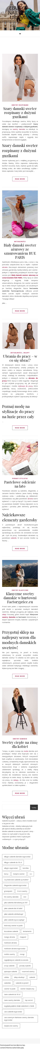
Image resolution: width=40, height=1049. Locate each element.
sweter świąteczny (27, 989)
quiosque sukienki (10, 971)
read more (20, 179)
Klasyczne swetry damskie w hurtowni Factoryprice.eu (20, 597)
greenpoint (8, 891)
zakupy (15, 780)
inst (25, 897)
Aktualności (20, 241)
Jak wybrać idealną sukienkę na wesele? (16, 829)
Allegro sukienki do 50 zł (13, 862)
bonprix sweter (19, 874)
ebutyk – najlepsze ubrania (20, 12)
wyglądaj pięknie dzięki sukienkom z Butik (19, 1006)
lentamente (27, 931)
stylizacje (21, 386)
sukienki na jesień (22, 983)
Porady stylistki (20, 478)
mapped (23, 937)
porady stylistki (25, 966)
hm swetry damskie (11, 897)
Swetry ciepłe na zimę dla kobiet (20, 744)
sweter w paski (9, 989)
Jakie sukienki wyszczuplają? (14, 920)
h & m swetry (22, 891)
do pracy (29, 386)
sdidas (6, 977)
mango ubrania (9, 937)
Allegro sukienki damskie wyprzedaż (17, 857)
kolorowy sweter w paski (13, 925)
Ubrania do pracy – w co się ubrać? (20, 358)
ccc (31, 874)
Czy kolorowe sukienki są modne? (16, 880)
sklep (4, 614)
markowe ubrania (10, 943)
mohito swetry (9, 954)
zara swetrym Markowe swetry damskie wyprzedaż (19, 1018)
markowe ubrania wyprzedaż (14, 948)
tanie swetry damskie (12, 1000)
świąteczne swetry (11, 1026)
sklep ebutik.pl (19, 977)
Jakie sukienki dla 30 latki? (13, 908)
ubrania (4, 267)
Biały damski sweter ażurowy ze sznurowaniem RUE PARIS (20, 251)
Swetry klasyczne (20, 590)
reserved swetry (28, 971)
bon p (6, 874)
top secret (29, 1000)
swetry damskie (19, 129)
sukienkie (7, 983)
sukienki (13, 538)
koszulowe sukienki (11, 931)
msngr (22, 954)
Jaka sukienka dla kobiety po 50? (16, 902)
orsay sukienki (9, 966)
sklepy (26, 353)
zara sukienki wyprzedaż (13, 1012)
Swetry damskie (20, 739)
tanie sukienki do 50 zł (12, 994)
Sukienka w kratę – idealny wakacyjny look (17, 826)
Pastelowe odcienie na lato (20, 484)
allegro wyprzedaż (11, 868)
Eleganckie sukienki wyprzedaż (15, 885)
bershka (26, 868)
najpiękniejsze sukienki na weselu (16, 960)
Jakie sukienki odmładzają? (13, 914)
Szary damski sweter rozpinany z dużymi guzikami (20, 112)
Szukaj (34, 807)
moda (26, 751)
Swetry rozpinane (20, 105)
